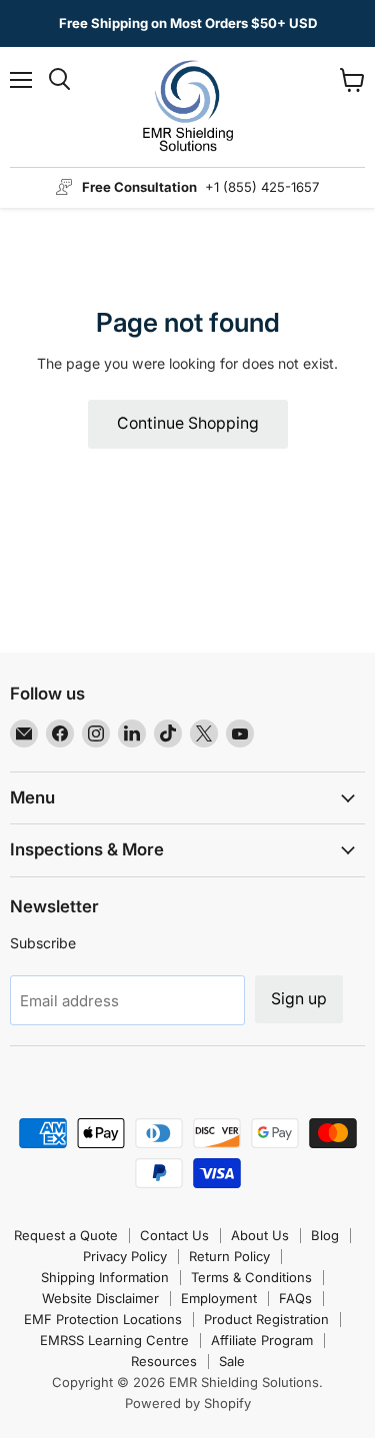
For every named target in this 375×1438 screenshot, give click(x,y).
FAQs (295, 1298)
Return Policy (229, 1256)
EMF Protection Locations (103, 1319)
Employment (219, 1298)
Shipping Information (105, 1277)
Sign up (299, 998)
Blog (325, 1235)
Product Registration (266, 1319)
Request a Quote (66, 1235)
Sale (232, 1361)
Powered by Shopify (188, 1403)
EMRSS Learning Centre (114, 1340)
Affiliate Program (262, 1340)
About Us (260, 1235)
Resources (164, 1361)
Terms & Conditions (251, 1277)
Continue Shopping (188, 423)
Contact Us (174, 1235)
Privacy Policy (125, 1256)
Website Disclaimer (100, 1298)
